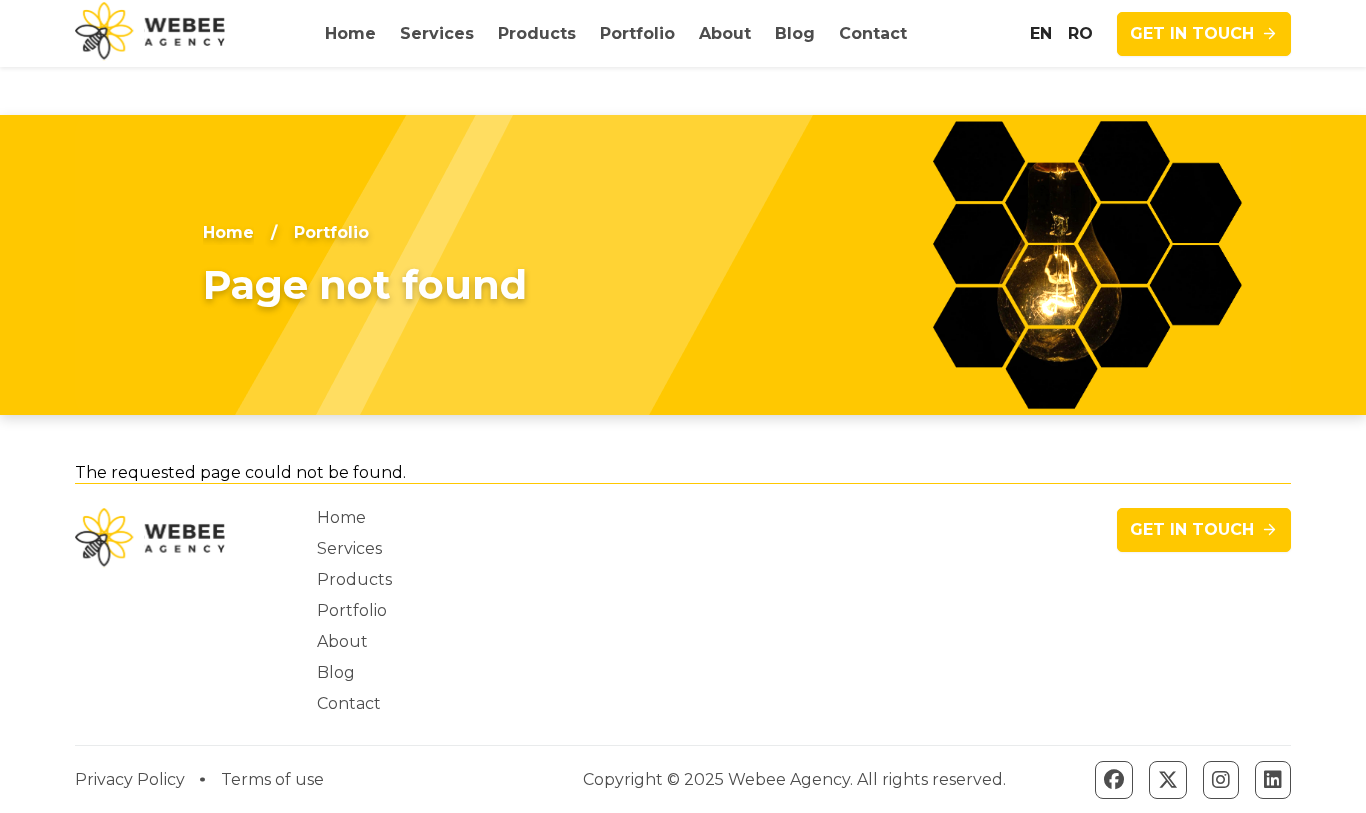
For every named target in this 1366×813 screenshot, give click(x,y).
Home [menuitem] (350, 33)
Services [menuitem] (437, 33)
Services (349, 548)
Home (228, 232)
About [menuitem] (725, 33)
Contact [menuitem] (873, 33)
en (1041, 33)
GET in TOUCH (1192, 33)
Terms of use (272, 779)
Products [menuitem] (537, 33)
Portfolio (352, 610)
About (342, 641)
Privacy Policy (130, 779)
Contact (349, 703)
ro (1080, 33)
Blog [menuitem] (795, 33)
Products (354, 579)
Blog (336, 672)
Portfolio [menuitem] (637, 33)
